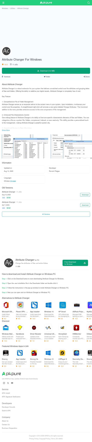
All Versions (46, 214)
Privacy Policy (33, 439)
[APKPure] (46, 3)
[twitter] (8, 383)
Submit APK (6, 410)
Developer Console (8, 407)
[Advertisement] (46, 28)
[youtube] (12, 383)
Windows (5, 8)
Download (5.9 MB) (47, 71)
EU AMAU (59, 439)
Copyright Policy (44, 439)
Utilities (12, 8)
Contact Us (6, 424)
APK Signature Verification (11, 396)
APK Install (6, 393)
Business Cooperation (9, 428)
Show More (6, 130)
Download (85, 195)
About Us (5, 421)
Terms (53, 439)
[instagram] (4, 383)
